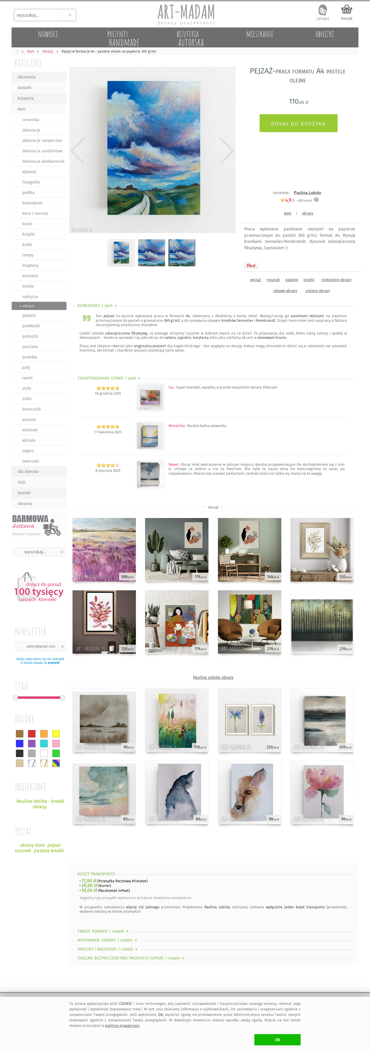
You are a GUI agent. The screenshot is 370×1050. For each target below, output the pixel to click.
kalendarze (32, 203)
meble (28, 286)
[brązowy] (19, 733)
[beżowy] (19, 763)
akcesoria (27, 77)
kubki (27, 244)
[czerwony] (32, 733)
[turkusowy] (44, 743)
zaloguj (323, 18)
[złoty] (44, 763)
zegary (28, 450)
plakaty (29, 315)
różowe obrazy (285, 291)
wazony (29, 419)
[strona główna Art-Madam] (185, 14)
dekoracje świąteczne (42, 140)
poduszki (30, 336)
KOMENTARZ (97, 305)
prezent (53, 663)
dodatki (25, 87)
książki (28, 234)
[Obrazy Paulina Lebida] (150, 487)
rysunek (273, 280)
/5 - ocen (298, 200)
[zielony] (56, 753)
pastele (291, 280)
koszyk (347, 18)
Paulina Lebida (307, 193)
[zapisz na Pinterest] (251, 265)
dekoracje (31, 130)
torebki (24, 493)
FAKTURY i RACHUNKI (108, 949)
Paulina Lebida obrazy (213, 677)
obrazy (307, 213)
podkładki (31, 325)
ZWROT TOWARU (103, 931)
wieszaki (30, 430)
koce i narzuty (35, 213)
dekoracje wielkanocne (43, 161)
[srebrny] (32, 763)
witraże (29, 440)
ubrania (25, 503)
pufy (26, 367)
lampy (28, 255)
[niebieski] (19, 743)
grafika (28, 192)
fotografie (31, 182)
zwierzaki (30, 461)
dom (22, 109)
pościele (30, 346)
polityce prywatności (122, 1025)
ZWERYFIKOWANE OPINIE (109, 378)
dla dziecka (28, 471)
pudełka (29, 357)
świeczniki (31, 409)
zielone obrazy (318, 291)
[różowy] (56, 743)
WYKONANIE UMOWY (107, 940)
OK (277, 1040)
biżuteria (26, 98)
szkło (27, 398)
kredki (309, 280)
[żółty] (56, 733)
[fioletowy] (32, 743)
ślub (21, 482)
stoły (26, 388)
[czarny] (19, 753)
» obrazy (27, 306)
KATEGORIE (28, 62)
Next (226, 151)
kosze (27, 223)
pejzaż (255, 280)
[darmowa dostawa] (39, 524)
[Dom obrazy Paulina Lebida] (150, 409)
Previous (77, 151)
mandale (30, 275)
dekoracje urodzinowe (42, 151)
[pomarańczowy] (44, 733)
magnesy (30, 265)
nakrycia (30, 296)
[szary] (32, 753)
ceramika (30, 119)
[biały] (44, 753)
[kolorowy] (56, 763)
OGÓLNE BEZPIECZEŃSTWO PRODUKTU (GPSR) (131, 958)
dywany (29, 171)
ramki (27, 378)
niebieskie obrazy (336, 280)
